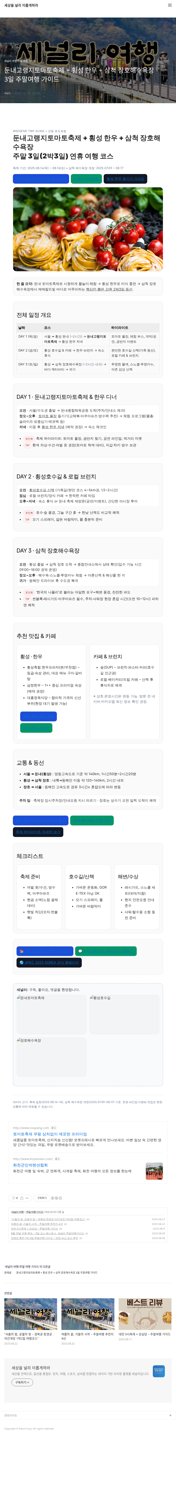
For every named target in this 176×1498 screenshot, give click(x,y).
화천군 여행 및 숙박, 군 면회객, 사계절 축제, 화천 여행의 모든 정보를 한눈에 (72, 1171)
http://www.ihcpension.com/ (33, 1159)
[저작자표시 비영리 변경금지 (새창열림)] (56, 1198)
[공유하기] (21, 1198)
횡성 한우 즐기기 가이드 (125, 179)
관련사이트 (10, 1415)
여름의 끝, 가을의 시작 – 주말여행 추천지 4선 (37, 1224)
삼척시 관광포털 (86, 179)
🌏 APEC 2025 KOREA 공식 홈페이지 (49, 962)
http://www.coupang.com (31, 1128)
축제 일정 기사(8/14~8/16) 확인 (40, 820)
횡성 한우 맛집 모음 (38, 716)
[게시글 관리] (27, 1198)
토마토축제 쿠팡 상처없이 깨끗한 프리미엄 (50, 1134)
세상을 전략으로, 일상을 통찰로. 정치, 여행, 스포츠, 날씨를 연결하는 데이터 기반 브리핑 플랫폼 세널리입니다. (80, 1374)
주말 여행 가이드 (34, 1212)
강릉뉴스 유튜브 (14, 1429)
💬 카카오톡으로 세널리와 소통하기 (106, 951)
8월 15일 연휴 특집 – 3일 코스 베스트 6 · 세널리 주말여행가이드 (47, 1233)
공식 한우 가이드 (36, 728)
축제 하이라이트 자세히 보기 (38, 832)
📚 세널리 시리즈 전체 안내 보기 (45, 951)
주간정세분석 (12, 1436)
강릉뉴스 (10, 1423)
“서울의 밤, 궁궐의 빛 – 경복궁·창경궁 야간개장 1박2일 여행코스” (48, 1219)
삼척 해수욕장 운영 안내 (92, 820)
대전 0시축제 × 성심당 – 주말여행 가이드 (34, 1228)
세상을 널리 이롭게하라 (21, 5)
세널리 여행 (17, 1212)
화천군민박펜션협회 (30, 1165)
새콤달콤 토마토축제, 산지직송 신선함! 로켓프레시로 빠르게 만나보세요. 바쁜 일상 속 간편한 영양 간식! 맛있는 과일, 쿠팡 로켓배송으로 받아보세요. (87, 1142)
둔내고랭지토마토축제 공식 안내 (41, 179)
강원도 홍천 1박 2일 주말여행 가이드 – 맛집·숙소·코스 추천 (44, 1238)
